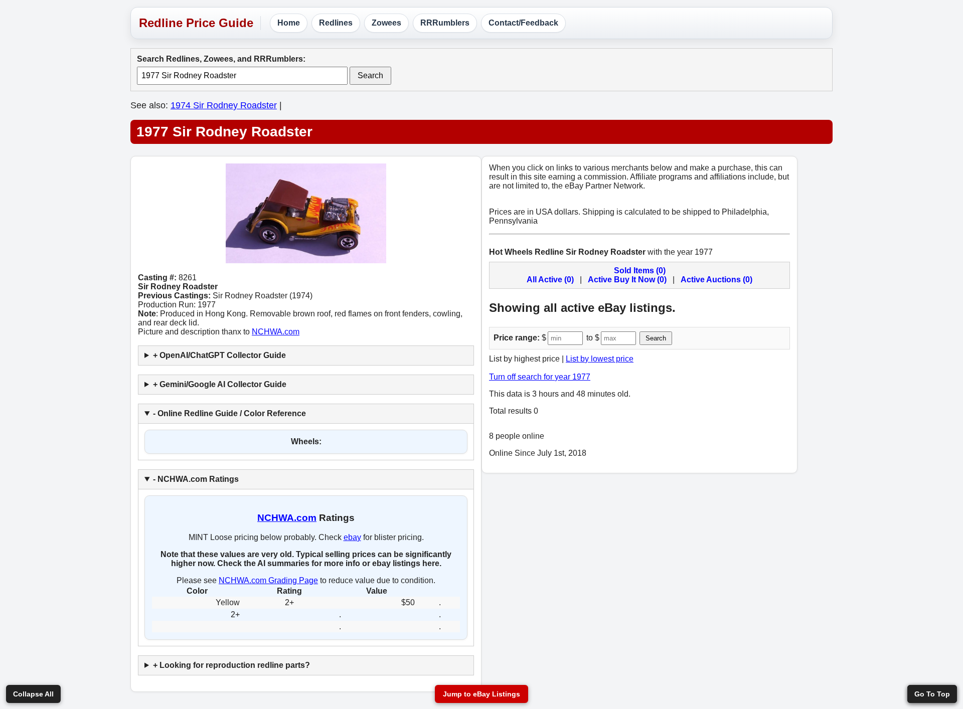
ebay (352, 537)
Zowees (386, 23)
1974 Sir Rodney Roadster (224, 105)
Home (288, 23)
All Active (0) (550, 279)
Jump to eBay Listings (481, 694)
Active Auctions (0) (716, 279)
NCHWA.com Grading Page (268, 580)
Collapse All (33, 694)
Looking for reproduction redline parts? (234, 665)
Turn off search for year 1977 (539, 377)
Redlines (336, 23)
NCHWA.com (275, 331)
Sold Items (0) (640, 270)
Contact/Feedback (523, 23)
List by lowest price (599, 359)
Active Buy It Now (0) (627, 279)
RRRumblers (444, 23)
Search (370, 75)
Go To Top (932, 694)
